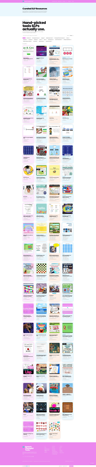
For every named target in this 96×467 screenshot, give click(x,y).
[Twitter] (25, 456)
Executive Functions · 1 (49, 41)
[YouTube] (33, 456)
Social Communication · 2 (58, 39)
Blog (73, 1)
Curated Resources (54, 451)
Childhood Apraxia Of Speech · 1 (27, 41)
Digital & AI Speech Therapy (47, 450)
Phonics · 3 (40, 39)
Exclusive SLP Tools (54, 1)
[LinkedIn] (29, 456)
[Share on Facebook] (27, 466)
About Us (61, 447)
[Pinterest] (31, 456)
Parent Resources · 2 (51, 39)
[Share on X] (24, 466)
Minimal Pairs (60, 1)
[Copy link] (29, 466)
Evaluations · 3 (36, 39)
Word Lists (64, 1)
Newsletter (61, 450)
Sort (68, 35)
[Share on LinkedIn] (26, 466)
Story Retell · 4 (31, 39)
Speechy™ (46, 452)
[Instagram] (27, 456)
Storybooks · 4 (25, 39)
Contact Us (61, 451)
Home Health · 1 (35, 41)
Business (69, 1)
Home (45, 447)
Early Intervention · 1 (41, 41)
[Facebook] (23, 456)
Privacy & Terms (62, 452)
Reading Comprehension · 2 (67, 39)
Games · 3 (45, 39)
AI (66, 1)
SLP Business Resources (55, 452)
